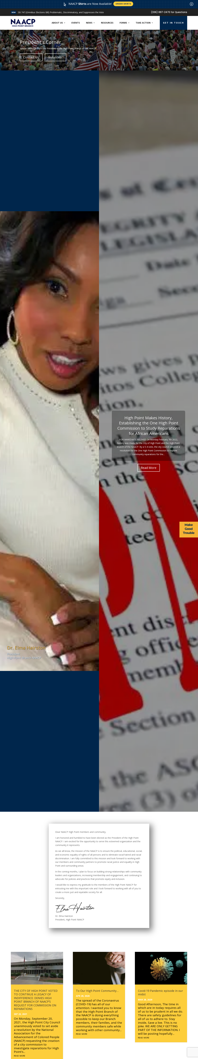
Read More (29, 12)
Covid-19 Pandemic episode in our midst (160, 992)
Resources (107, 22)
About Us (57, 22)
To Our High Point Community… (97, 991)
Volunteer (55, 57)
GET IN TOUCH (173, 22)
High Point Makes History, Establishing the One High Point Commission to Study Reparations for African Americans (148, 425)
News (89, 22)
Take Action (143, 22)
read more (19, 1055)
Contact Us (31, 57)
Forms (123, 22)
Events (75, 22)
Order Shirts (123, 3)
